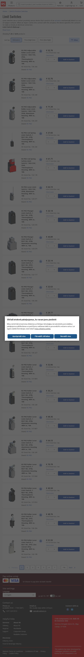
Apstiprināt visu (18, 336)
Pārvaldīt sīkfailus (42, 336)
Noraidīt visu (65, 336)
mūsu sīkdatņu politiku (43, 329)
